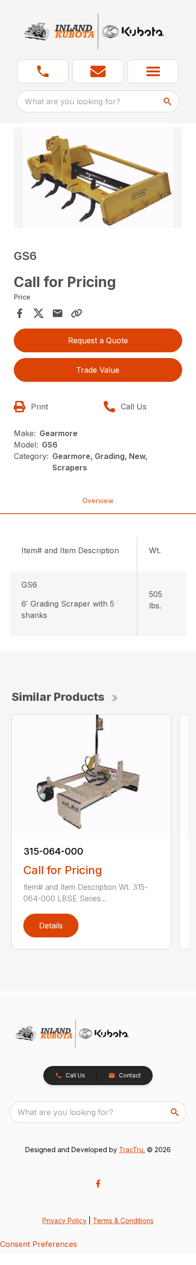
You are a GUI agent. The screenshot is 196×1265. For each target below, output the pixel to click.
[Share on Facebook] (19, 313)
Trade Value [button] (97, 370)
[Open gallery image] (98, 178)
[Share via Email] (57, 313)
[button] (43, 71)
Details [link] (51, 925)
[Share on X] (38, 313)
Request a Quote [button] (98, 340)
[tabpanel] (98, 179)
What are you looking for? (72, 101)
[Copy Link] (76, 313)
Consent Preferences (38, 1244)
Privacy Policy (64, 1220)
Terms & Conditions (123, 1220)
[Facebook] (98, 1183)
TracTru (131, 1149)
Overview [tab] (98, 501)
